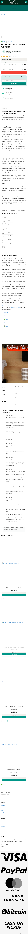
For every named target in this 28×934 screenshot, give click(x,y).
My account (3, 810)
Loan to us (3, 826)
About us (2, 821)
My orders (3, 805)
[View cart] (26, 2)
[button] (2, 2)
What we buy (3, 824)
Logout (2, 812)
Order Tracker (3, 808)
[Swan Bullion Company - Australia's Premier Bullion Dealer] (14, 2)
